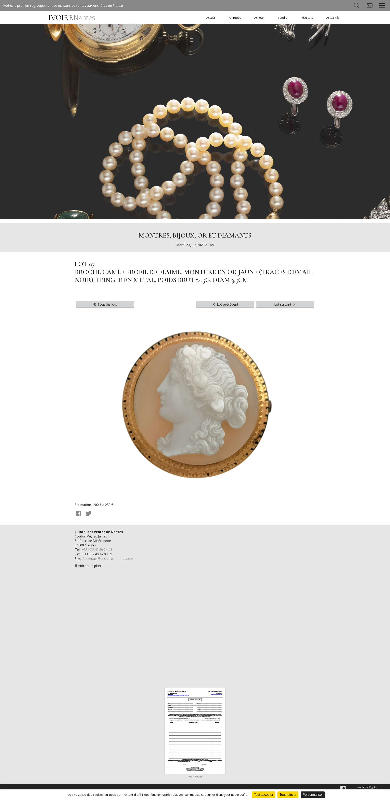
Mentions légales (367, 787)
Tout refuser (288, 794)
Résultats (306, 18)
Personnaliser (313, 794)
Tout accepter (263, 794)
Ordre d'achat (195, 777)
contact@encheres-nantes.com (109, 558)
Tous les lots (107, 304)
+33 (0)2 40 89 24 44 (97, 549)
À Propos (235, 18)
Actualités (332, 18)
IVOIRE (71, 17)
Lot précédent (227, 304)
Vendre (282, 18)
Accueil (211, 18)
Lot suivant (283, 304)
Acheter (259, 18)
